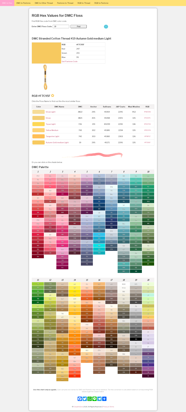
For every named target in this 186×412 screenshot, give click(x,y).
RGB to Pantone (101, 3)
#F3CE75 (147, 118)
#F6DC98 (147, 112)
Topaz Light (51, 124)
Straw (48, 118)
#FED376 (147, 130)
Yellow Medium (52, 130)
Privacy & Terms (108, 407)
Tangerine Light (52, 136)
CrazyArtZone (78, 407)
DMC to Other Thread (44, 3)
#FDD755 (147, 124)
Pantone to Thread (65, 3)
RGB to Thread (84, 3)
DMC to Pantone (23, 3)
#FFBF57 (147, 136)
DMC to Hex (7, 3)
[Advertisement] (54, 45)
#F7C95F (147, 142)
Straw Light (50, 112)
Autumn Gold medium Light (57, 142)
